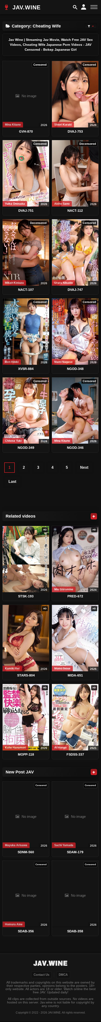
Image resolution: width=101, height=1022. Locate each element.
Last (12, 482)
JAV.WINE (26, 7)
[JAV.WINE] (50, 964)
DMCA (63, 974)
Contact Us (41, 974)
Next (84, 467)
